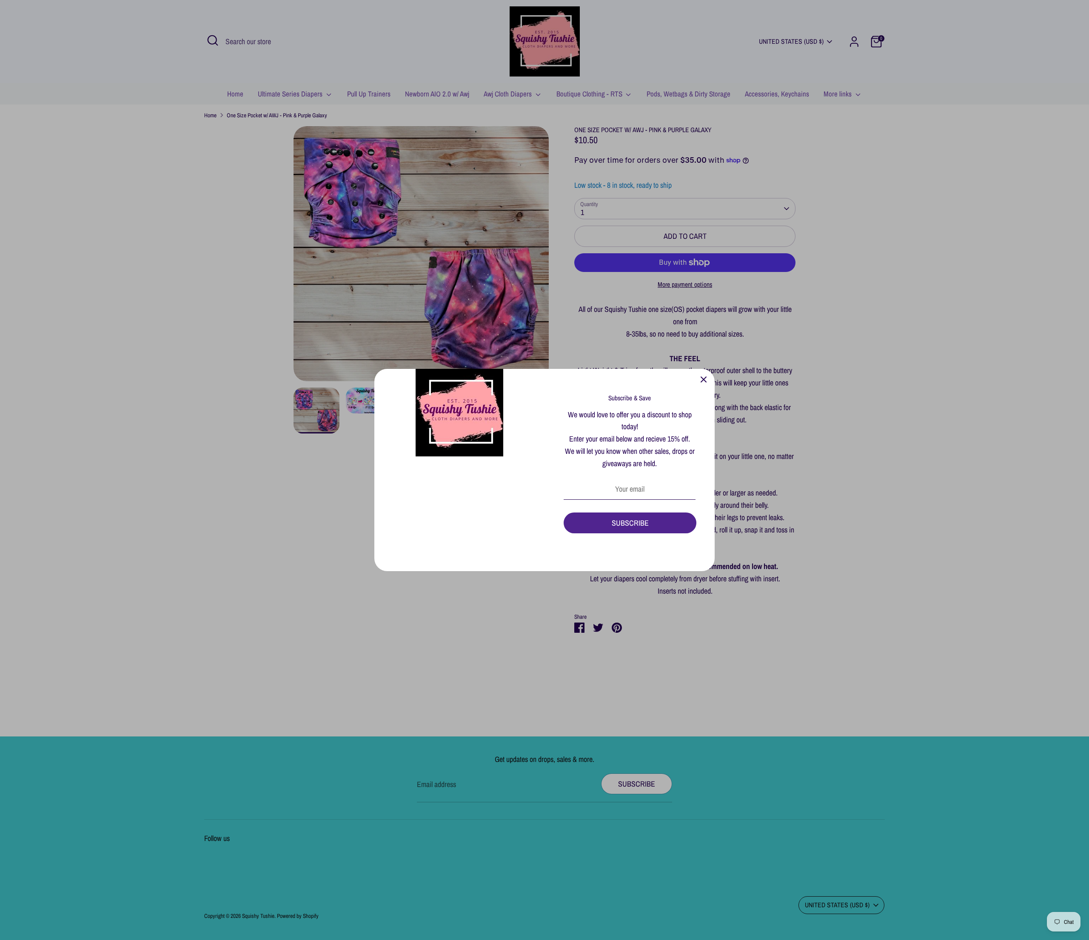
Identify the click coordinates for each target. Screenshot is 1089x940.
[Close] (703, 380)
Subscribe (630, 523)
